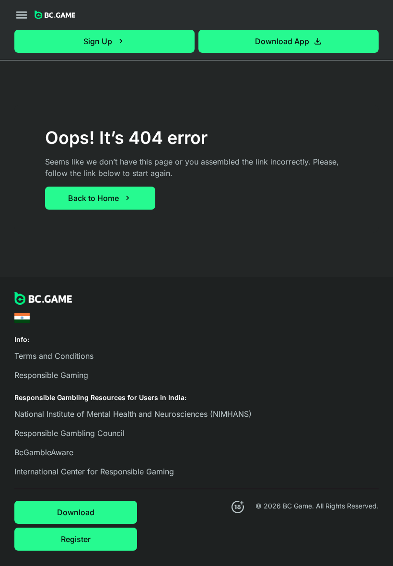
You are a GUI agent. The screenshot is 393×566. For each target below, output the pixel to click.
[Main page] (55, 15)
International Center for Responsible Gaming (94, 471)
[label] (22, 318)
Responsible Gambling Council (69, 433)
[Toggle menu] (21, 15)
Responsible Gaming (51, 375)
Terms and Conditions (53, 356)
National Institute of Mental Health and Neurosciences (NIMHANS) (133, 414)
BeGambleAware (43, 452)
